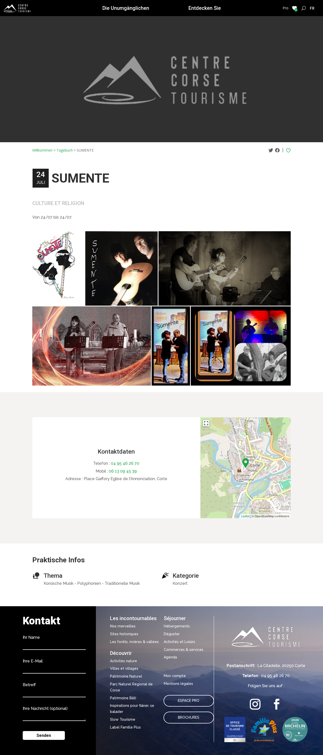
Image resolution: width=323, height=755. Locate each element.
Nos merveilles (123, 626)
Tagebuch (65, 150)
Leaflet (245, 516)
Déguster (172, 634)
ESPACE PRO (188, 701)
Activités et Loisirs (179, 642)
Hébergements (177, 626)
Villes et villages (124, 668)
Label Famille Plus (125, 727)
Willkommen (42, 150)
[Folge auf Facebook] (276, 704)
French (312, 8)
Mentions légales (178, 684)
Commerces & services (183, 650)
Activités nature (123, 661)
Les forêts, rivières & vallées (134, 642)
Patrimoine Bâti (123, 698)
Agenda (170, 657)
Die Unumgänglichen (125, 8)
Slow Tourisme (122, 719)
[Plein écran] (206, 423)
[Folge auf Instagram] (255, 704)
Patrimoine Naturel (126, 676)
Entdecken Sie (205, 8)
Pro (285, 8)
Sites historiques (124, 634)
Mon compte (175, 676)
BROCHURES (188, 717)
